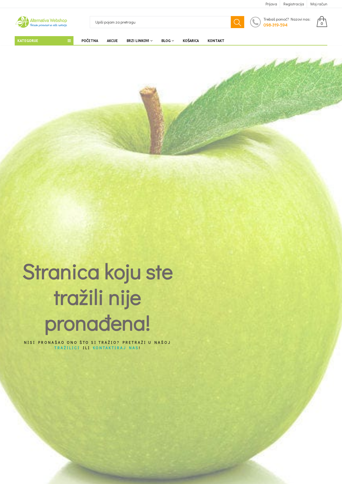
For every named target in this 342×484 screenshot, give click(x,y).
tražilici (67, 347)
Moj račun (318, 3)
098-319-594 (275, 25)
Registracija (293, 3)
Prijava (271, 3)
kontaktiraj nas (116, 347)
